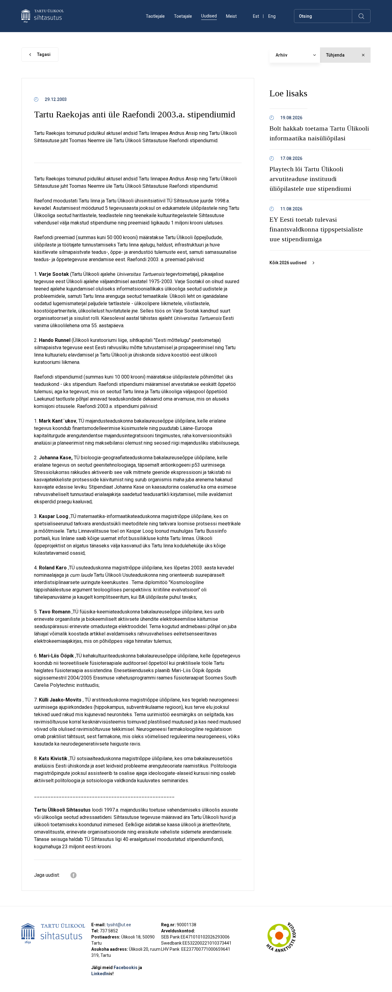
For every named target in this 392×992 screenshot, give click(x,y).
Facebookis (126, 967)
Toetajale (183, 16)
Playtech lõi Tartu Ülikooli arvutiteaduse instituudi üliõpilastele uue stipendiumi (310, 178)
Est (256, 16)
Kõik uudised (288, 262)
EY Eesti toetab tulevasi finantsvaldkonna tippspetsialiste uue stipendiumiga (316, 229)
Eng (272, 16)
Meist (231, 16)
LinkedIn (102, 973)
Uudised (209, 15)
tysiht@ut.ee (119, 924)
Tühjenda (335, 55)
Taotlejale (155, 16)
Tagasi (44, 54)
